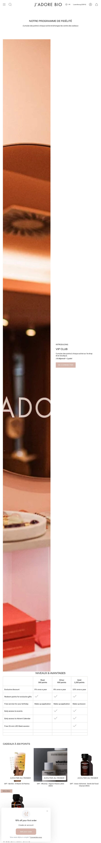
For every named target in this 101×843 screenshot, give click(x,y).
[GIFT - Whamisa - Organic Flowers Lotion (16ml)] (50, 765)
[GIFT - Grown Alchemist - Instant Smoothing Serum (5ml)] (17, 805)
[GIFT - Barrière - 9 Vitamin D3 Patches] (17, 765)
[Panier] (97, 4)
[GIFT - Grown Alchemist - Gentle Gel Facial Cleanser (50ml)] (84, 765)
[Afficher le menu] (4, 4)
